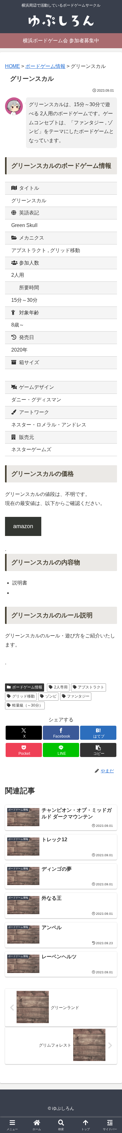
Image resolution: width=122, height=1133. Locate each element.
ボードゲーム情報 (27, 687)
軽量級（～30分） (27, 705)
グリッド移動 (23, 696)
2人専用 (61, 687)
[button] (98, 750)
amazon (23, 526)
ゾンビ (51, 696)
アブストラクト (91, 687)
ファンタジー (78, 696)
